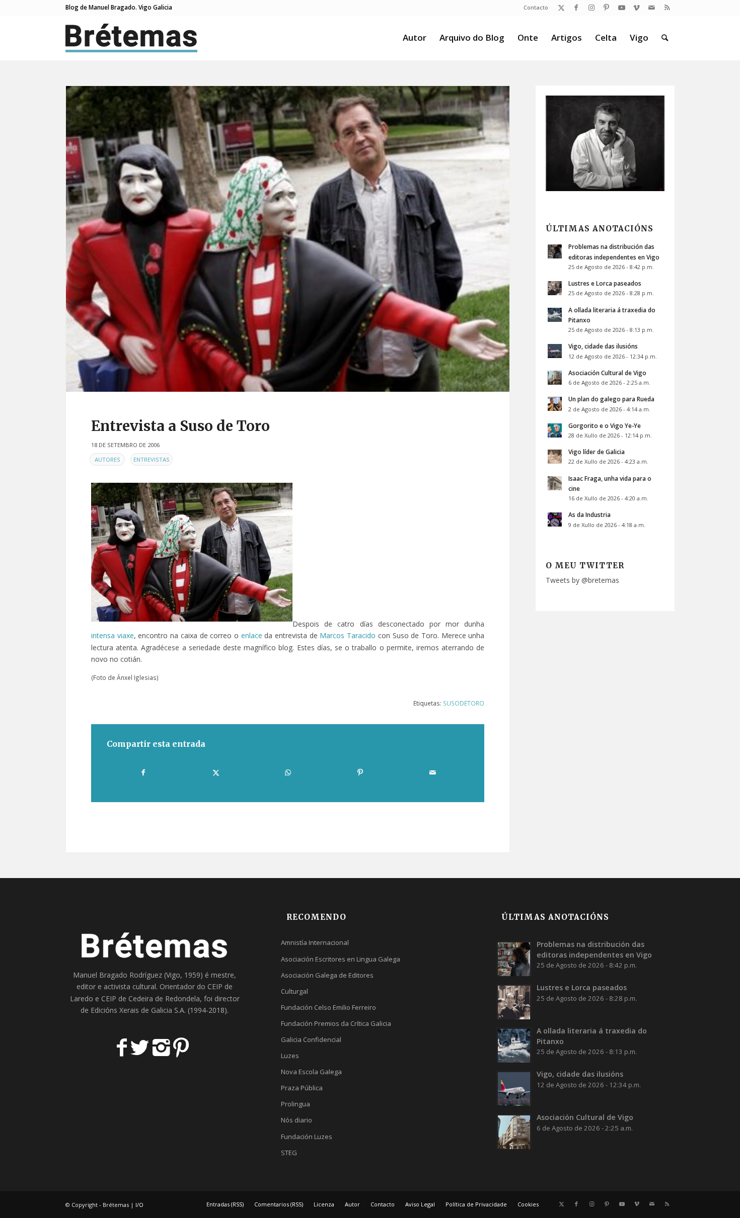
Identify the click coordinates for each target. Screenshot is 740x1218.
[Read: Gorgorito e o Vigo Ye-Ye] (555, 430)
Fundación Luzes (306, 1136)
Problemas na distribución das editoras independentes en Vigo (594, 949)
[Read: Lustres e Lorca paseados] (555, 288)
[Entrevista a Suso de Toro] (287, 239)
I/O (139, 1204)
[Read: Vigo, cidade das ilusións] (555, 351)
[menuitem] (533, 7)
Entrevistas (151, 459)
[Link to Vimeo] (636, 7)
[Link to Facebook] (576, 7)
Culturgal (294, 991)
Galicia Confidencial (311, 1039)
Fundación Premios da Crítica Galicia (336, 1023)
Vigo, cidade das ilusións (603, 346)
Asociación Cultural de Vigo (607, 373)
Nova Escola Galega (311, 1071)
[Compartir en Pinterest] (360, 772)
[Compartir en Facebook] (143, 772)
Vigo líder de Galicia (596, 452)
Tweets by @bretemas (582, 580)
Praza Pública (302, 1087)
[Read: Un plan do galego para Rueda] (555, 404)
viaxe (125, 635)
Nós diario (296, 1119)
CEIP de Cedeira (127, 998)
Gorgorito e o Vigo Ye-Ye (604, 425)
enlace (251, 635)
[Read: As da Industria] (555, 519)
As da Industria (589, 514)
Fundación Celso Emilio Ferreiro (328, 1007)
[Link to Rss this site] (667, 7)
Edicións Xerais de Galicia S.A (137, 1010)
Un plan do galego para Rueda (611, 399)
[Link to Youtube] (621, 7)
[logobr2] (131, 38)
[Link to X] (561, 7)
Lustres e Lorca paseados (604, 283)
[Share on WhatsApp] (288, 772)
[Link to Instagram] (591, 7)
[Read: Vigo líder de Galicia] (555, 457)
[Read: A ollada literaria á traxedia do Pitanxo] (555, 315)
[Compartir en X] (215, 772)
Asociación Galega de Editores (327, 975)
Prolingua (295, 1103)
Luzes (290, 1055)
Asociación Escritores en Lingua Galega (340, 959)
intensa (103, 635)
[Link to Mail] (651, 7)
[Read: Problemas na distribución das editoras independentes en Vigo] (555, 251)
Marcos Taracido (348, 635)
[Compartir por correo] (432, 772)
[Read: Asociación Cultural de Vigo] (555, 378)
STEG (289, 1152)
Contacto (536, 7)
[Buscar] (665, 38)
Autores (107, 459)
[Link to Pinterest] (606, 7)
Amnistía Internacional (315, 942)
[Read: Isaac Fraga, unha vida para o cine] (555, 483)
